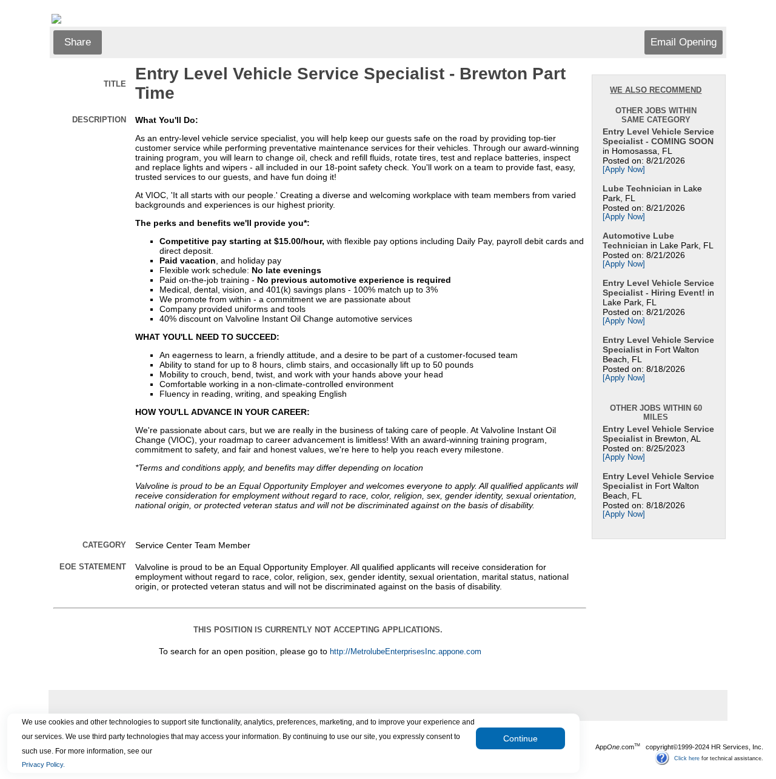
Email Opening (684, 42)
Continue (520, 738)
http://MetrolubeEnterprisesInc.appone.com (405, 652)
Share (77, 42)
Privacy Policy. (43, 764)
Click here (687, 758)
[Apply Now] (624, 169)
